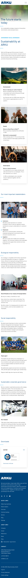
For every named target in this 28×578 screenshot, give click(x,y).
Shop (2, 539)
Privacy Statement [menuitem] (5, 572)
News (2, 536)
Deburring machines (6, 504)
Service (3, 515)
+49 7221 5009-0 (5, 556)
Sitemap (3, 520)
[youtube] (10, 496)
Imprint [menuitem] (3, 569)
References (4, 533)
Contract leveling (5, 512)
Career (2, 531)
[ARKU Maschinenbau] (6, 3)
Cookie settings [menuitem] (4, 575)
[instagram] (7, 496)
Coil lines (3, 509)
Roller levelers (4, 506)
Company (3, 528)
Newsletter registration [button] (10, 541)
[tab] (14, 450)
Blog (2, 517)
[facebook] (4, 496)
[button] (26, 2)
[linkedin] (1, 496)
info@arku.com (4, 558)
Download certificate (8, 463)
